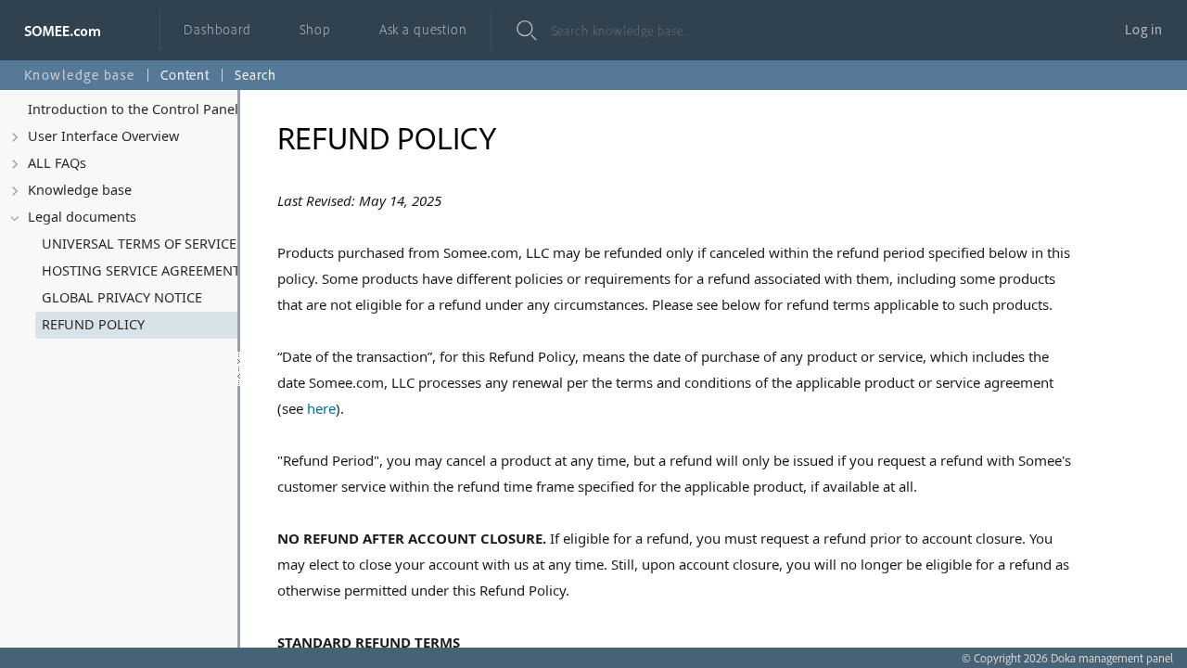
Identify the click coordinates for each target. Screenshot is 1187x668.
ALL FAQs (57, 163)
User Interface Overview (103, 136)
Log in (1144, 29)
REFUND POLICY (93, 324)
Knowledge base (80, 190)
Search (255, 75)
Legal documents (82, 216)
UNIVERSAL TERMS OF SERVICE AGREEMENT (157, 243)
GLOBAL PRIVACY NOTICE (122, 297)
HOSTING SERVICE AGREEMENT (141, 270)
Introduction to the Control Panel (133, 109)
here (321, 408)
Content (185, 75)
